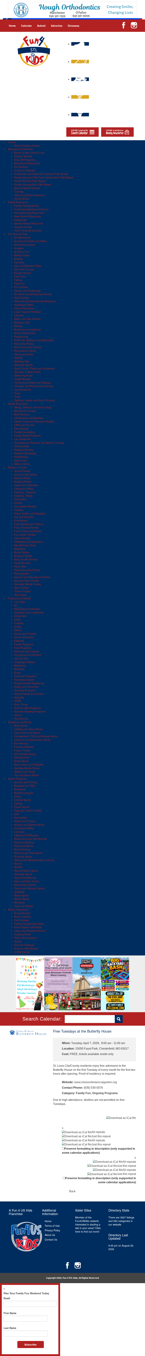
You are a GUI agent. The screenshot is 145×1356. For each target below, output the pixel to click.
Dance (17, 630)
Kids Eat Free (21, 757)
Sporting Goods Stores (27, 768)
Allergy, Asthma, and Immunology (33, 407)
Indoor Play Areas (24, 308)
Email (7, 1298)
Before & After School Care (29, 152)
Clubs (17, 619)
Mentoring (19, 665)
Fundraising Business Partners (31, 209)
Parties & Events (17, 467)
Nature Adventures (24, 333)
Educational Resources (27, 163)
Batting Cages (22, 255)
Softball (18, 867)
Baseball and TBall (24, 785)
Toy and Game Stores (26, 775)
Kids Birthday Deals (25, 545)
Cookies (18, 510)
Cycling (18, 803)
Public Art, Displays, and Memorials (34, 340)
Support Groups (23, 227)
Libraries (19, 315)
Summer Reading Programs (29, 711)
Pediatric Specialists (25, 453)
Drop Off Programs (24, 159)
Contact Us (51, 1239)
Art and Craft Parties (25, 474)
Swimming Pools (23, 375)
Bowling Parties (22, 481)
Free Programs (22, 648)
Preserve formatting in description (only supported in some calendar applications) (98, 1150)
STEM (17, 701)
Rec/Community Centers (28, 347)
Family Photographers (26, 205)
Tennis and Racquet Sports (29, 888)
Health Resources (18, 403)
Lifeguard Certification (26, 835)
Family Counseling (24, 432)
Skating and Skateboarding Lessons (34, 860)
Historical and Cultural (26, 651)
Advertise (56, 25)
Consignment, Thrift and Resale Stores (36, 736)
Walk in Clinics (22, 464)
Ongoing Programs (105, 1093)
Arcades (18, 248)
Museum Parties (23, 556)
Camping (19, 262)
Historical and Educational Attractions (35, 301)
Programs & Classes (19, 598)
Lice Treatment (22, 439)
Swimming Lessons (25, 884)
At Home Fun (21, 251)
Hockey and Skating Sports (29, 824)
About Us (50, 1235)
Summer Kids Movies (26, 948)
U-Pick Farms (21, 952)
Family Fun (83, 1093)
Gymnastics (20, 817)
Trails (17, 396)
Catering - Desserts (25, 492)
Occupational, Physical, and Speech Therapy (39, 442)
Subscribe (30, 1344)
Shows (18, 941)
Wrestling (19, 902)
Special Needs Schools (27, 188)
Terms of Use (52, 1225)
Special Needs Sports (26, 870)
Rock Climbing (22, 849)
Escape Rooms (22, 273)
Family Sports (22, 807)
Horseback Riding (24, 828)
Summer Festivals (24, 945)
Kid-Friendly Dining (24, 754)
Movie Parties (21, 552)
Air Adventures (22, 237)
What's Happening (18, 909)
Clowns (18, 503)
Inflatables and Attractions (28, 541)
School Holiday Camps (26, 145)
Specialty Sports (23, 874)
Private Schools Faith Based (30, 181)
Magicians (19, 548)
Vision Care (20, 460)
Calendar (26, 25)
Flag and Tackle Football (28, 810)
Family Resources (18, 202)
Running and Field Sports (28, 853)
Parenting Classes (24, 679)
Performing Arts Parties (27, 570)
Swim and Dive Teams (26, 881)
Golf (16, 814)
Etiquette (19, 640)
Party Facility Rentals (26, 559)
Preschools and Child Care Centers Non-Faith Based (43, 177)
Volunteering (21, 718)
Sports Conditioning (25, 877)
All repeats (98, 1132)
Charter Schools (23, 156)
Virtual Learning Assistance (29, 195)
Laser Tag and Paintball (27, 312)
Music (17, 672)
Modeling (19, 669)
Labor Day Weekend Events (29, 930)
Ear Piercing (21, 743)
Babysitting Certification (27, 609)
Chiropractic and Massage (29, 418)
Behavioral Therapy (25, 411)
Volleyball (19, 892)
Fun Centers (21, 287)
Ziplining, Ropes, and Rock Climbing (34, 400)
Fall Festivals (21, 920)
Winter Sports (21, 899)
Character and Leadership (29, 612)
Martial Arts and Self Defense (30, 839)
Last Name (10, 1328)
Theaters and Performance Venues (33, 386)
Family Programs (23, 644)
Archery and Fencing (25, 782)
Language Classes (24, 662)
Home (12, 25)
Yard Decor (20, 594)
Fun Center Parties (24, 534)
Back (72, 1191)
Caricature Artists (23, 488)
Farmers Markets (23, 747)
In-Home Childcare (24, 170)
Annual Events (22, 913)
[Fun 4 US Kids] (34, 50)
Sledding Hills (21, 361)
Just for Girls (21, 658)
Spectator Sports (23, 365)
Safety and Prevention (26, 686)
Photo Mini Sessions (25, 938)
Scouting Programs (25, 690)
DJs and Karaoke (23, 517)
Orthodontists (21, 446)
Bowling (18, 258)
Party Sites (20, 566)
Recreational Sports (25, 350)
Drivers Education (24, 637)
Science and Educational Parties (32, 577)
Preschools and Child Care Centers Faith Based (41, 174)
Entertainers (21, 520)
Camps (12, 142)
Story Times (21, 704)
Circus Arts (20, 616)
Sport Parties (21, 587)
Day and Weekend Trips (27, 266)
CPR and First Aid (24, 425)
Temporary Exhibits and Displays (32, 382)
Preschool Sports (23, 846)
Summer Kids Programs (27, 708)
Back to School (22, 916)
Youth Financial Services (28, 230)
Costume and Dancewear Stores (32, 739)
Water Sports (21, 895)
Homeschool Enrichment (28, 655)
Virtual (17, 715)
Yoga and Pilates (23, 906)
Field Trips (20, 276)
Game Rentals (22, 538)
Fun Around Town (18, 234)
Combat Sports (22, 800)
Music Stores (21, 761)
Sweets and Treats (24, 771)
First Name (10, 1313)
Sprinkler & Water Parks (27, 372)
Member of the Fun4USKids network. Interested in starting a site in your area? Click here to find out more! (88, 1224)
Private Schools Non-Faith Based (32, 184)
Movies (18, 326)
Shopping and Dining (19, 722)
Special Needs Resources (28, 223)
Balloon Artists (22, 478)
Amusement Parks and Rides (30, 241)
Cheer (17, 796)
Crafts (17, 626)
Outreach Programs (25, 676)
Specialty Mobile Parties (27, 584)
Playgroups (20, 220)
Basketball (20, 789)
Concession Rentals (25, 506)
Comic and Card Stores (27, 732)
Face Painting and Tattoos (29, 524)
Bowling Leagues (23, 793)
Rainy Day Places (24, 343)
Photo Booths (21, 573)
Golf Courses (21, 297)
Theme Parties (22, 591)
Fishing (18, 280)
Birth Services (22, 414)
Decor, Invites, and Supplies (29, 513)
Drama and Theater (25, 633)
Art (15, 605)
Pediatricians (21, 457)
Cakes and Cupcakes (26, 485)
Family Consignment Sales (29, 923)
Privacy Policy (52, 1230)
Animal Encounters (24, 244)
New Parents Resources (27, 216)
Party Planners (22, 563)
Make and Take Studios (27, 319)
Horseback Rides (23, 304)
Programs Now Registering (29, 683)
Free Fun (19, 283)
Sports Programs (17, 778)
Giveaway (73, 25)
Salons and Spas (23, 354)
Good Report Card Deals (28, 927)
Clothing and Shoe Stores (28, 729)
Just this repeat (101, 1136)
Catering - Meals (23, 495)
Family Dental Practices (27, 435)
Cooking (18, 623)
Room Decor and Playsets (28, 764)
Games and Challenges (27, 290)
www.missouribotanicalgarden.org (95, 1082)
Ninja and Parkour (24, 842)
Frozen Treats (22, 750)
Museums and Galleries (27, 329)
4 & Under (19, 602)
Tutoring (18, 191)
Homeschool (21, 167)
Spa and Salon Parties (26, 580)
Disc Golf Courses (24, 269)
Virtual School (22, 198)
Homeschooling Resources (29, 213)
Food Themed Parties (26, 527)
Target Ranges (22, 379)
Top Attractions (22, 389)
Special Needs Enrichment (29, 694)
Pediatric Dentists (24, 449)
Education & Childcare (20, 149)
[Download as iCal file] (121, 1117)
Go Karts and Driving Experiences (33, 294)
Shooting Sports (23, 856)
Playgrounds (21, 336)
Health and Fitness (24, 821)
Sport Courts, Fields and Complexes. (34, 368)
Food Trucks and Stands (28, 531)
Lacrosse (19, 831)
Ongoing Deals (22, 934)
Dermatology (21, 428)
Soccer (18, 863)
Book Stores (21, 725)
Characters (20, 499)
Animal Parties (22, 471)
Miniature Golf (22, 322)
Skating (18, 358)
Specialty (19, 697)
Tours (17, 393)
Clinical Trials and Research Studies (34, 421)
